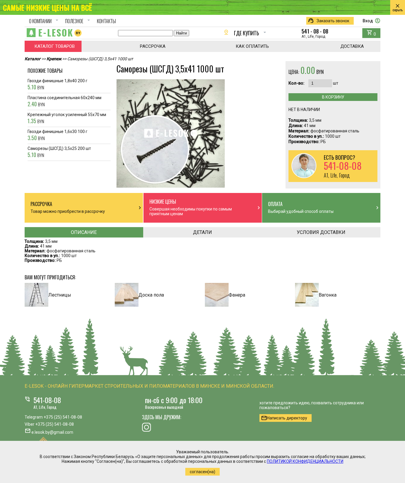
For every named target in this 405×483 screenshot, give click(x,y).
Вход (371, 21)
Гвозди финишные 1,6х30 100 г (57, 135)
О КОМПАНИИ (44, 21)
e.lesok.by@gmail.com (52, 432)
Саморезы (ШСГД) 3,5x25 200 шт (59, 152)
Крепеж (54, 58)
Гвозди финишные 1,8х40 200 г (57, 84)
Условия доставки (321, 232)
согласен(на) (202, 471)
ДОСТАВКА (352, 46)
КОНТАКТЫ (106, 21)
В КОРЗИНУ (333, 97)
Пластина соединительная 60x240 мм (64, 101)
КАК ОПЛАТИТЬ (252, 46)
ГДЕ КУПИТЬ (245, 33)
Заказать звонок (328, 20)
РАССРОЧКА (152, 46)
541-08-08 (47, 400)
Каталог (33, 58)
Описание (84, 232)
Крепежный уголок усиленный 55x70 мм (67, 118)
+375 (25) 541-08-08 (63, 417)
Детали (202, 232)
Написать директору (284, 418)
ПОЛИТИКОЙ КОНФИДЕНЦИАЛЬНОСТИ (305, 461)
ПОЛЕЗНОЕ (78, 21)
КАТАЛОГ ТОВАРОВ (54, 46)
